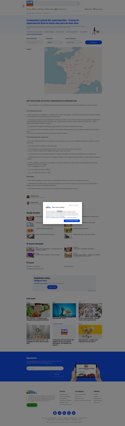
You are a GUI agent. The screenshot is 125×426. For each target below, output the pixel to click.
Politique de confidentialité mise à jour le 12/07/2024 (56, 217)
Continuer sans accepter (73, 205)
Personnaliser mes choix (72, 217)
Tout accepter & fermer (71, 220)
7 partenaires (59, 211)
